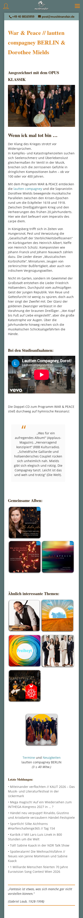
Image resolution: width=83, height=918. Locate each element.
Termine (29, 757)
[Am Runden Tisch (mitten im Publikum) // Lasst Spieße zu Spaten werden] (24, 701)
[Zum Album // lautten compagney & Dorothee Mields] (24, 538)
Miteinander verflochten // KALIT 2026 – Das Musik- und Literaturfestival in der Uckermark (41, 791)
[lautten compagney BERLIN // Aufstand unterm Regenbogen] (24, 666)
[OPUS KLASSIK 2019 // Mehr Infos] (57, 572)
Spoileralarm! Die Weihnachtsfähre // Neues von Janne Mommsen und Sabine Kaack (38, 856)
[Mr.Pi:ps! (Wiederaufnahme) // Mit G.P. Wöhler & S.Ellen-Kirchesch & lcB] (24, 631)
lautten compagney (28, 189)
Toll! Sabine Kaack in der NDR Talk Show (39, 845)
